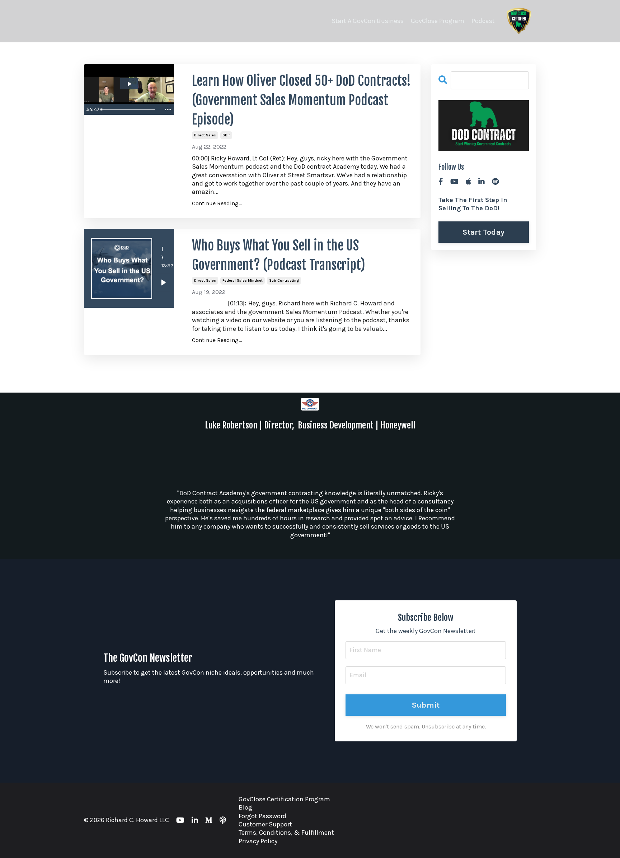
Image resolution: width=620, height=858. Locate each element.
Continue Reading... (217, 203)
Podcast (483, 21)
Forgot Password (262, 816)
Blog (245, 807)
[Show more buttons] (167, 109)
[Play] (163, 282)
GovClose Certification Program (284, 799)
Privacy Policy (258, 841)
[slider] (130, 109)
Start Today (483, 232)
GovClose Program (437, 21)
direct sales (205, 135)
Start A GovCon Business (368, 21)
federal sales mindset (242, 280)
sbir (226, 135)
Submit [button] (426, 704)
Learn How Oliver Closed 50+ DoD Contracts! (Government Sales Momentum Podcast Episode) (301, 100)
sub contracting (284, 280)
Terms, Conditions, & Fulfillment (286, 832)
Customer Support (265, 824)
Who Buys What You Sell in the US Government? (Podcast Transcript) (278, 255)
